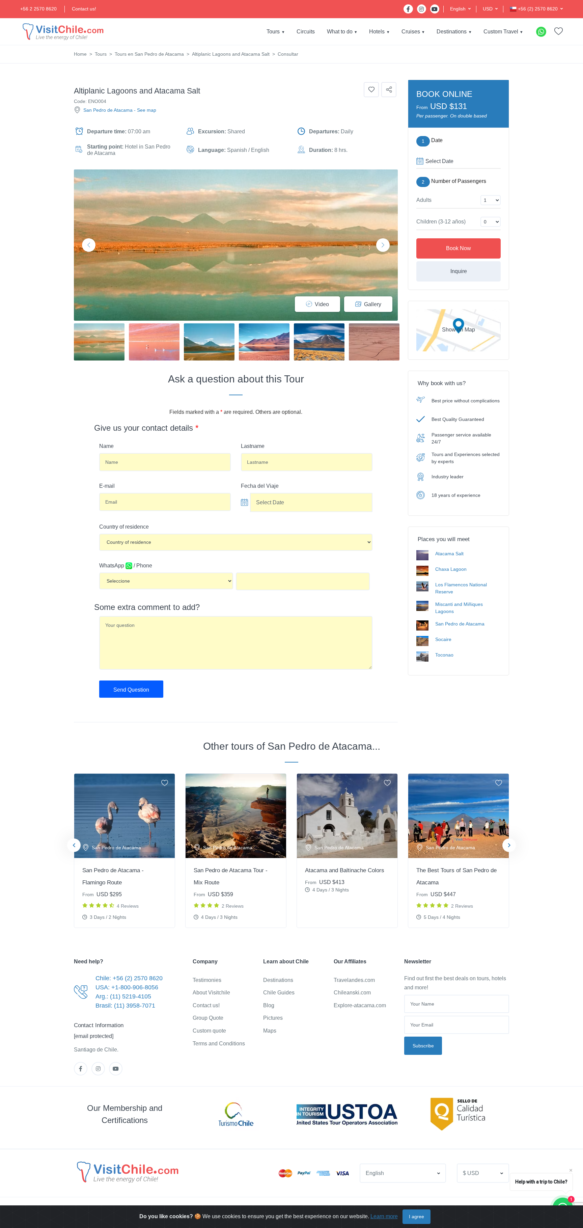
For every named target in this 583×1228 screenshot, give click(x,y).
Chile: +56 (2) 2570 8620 (129, 978)
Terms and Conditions (219, 1043)
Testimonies (207, 980)
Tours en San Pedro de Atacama (149, 54)
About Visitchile (211, 992)
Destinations (452, 31)
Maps (269, 1031)
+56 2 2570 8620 (38, 8)
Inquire (458, 271)
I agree (416, 1216)
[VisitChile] (62, 31)
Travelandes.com (354, 980)
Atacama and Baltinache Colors (344, 870)
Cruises (410, 31)
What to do (340, 31)
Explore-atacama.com (360, 1005)
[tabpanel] (124, 850)
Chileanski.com (352, 992)
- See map (145, 110)
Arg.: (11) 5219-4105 (123, 996)
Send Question (131, 690)
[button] (460, 9)
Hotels (377, 31)
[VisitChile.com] (127, 1172)
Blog (268, 1005)
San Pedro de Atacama (108, 110)
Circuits (306, 31)
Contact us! (84, 8)
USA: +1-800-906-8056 (126, 987)
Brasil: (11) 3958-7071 (125, 1005)
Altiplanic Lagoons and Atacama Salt (231, 54)
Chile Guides (279, 992)
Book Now (458, 248)
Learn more (384, 1216)
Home (80, 54)
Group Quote (208, 1018)
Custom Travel (500, 31)
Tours (273, 31)
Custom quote (209, 1031)
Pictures (273, 1018)
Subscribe (423, 1045)
